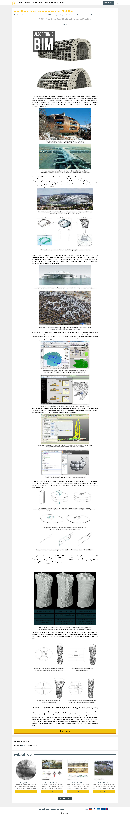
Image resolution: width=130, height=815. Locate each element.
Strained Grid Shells (78, 783)
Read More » (26, 792)
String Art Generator (26, 783)
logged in (24, 745)
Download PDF (66, 731)
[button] (65, 798)
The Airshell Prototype (52, 783)
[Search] (117, 2)
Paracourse (108, 2)
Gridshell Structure (104, 783)
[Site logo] (14, 2)
